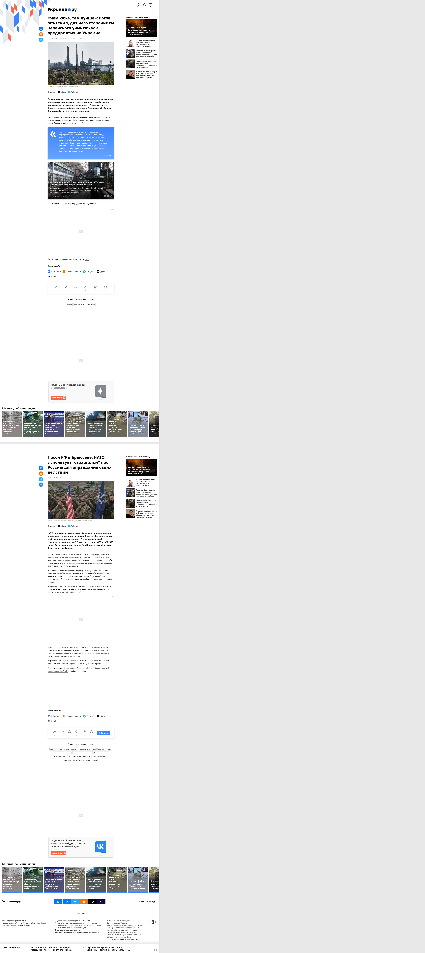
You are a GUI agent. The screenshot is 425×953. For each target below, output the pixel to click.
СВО (69, 756)
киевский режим (79, 304)
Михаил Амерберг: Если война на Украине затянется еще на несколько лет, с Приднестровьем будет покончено (145, 43)
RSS (83, 914)
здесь (87, 259)
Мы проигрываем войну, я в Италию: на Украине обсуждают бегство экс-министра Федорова (146, 74)
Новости (69, 304)
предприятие (91, 304)
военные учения (78, 753)
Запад (88, 760)
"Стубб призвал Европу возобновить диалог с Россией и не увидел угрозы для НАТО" (80, 669)
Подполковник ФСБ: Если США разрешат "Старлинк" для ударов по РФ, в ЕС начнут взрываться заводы (146, 64)
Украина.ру (101, 749)
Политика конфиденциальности (68, 930)
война (107, 753)
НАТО (94, 749)
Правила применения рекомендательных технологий (77, 932)
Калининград (98, 753)
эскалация (89, 753)
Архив (77, 914)
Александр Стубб (85, 749)
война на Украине (59, 756)
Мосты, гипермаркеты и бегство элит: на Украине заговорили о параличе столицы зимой (139, 31)
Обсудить (103, 733)
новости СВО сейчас (70, 760)
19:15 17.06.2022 (53, 38)
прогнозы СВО (102, 756)
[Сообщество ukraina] (67, 901)
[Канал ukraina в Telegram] (75, 901)
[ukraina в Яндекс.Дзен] (92, 901)
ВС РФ (109, 749)
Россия (60, 749)
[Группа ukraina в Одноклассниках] (84, 901)
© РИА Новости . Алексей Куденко (57, 86)
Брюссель (74, 749)
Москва (66, 749)
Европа (81, 760)
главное (68, 753)
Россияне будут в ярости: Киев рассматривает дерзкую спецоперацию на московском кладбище (146, 53)
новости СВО (77, 756)
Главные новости (58, 753)
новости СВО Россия (89, 756)
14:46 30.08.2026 (53, 477)
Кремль (94, 760)
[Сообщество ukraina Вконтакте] (58, 901)
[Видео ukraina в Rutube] (101, 901)
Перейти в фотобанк (72, 86)
